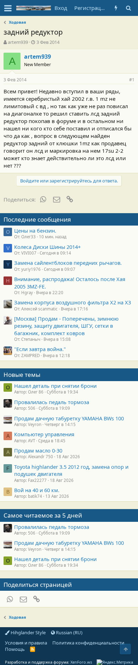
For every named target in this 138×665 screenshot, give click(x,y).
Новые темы (22, 375)
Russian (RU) (68, 632)
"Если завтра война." (40, 348)
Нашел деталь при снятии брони (55, 385)
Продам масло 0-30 (38, 450)
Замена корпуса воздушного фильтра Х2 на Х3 (72, 302)
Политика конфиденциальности (88, 643)
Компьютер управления (44, 434)
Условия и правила (26, 643)
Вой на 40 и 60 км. (36, 490)
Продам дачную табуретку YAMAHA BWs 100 (69, 418)
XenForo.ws (81, 662)
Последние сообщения (37, 219)
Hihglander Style (28, 632)
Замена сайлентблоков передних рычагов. (68, 262)
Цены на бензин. (35, 230)
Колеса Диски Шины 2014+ (47, 246)
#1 (131, 80)
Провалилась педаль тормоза (51, 402)
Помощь (15, 649)
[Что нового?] (116, 7)
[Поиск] (128, 7)
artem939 (18, 42)
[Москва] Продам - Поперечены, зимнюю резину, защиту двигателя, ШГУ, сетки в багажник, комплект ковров (66, 326)
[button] (8, 8)
